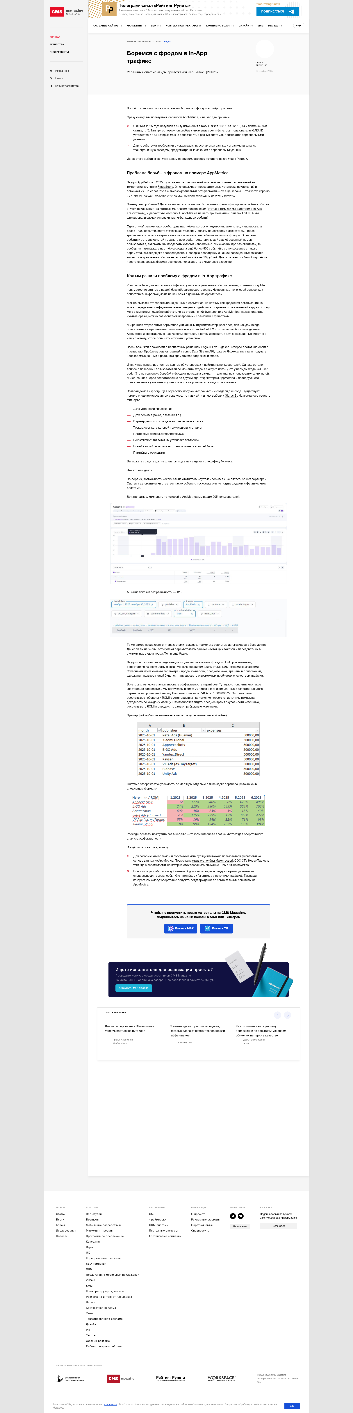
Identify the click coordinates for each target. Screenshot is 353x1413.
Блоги (60, 1219)
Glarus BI (231, 395)
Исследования (66, 1230)
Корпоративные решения (103, 1258)
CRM (89, 1269)
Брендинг (92, 1219)
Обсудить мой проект (133, 988)
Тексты (91, 1335)
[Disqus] (198, 1115)
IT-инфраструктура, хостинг (105, 1291)
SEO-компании (96, 1263)
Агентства (57, 44)
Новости (62, 1236)
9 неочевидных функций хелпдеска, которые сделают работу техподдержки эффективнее (197, 1031)
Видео (90, 1302)
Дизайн (91, 1324)
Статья (157, 42)
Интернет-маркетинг (139, 42)
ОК (292, 1406)
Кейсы (60, 1225)
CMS (152, 1214)
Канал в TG (220, 928)
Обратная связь (202, 1225)
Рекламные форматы (205, 1219)
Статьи (60, 1214)
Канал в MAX (184, 928)
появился (178, 182)
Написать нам (240, 1226)
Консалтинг (94, 1241)
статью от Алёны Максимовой (212, 860)
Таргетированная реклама (104, 1318)
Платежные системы (163, 1230)
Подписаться (278, 1226)
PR (88, 1329)
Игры (89, 1247)
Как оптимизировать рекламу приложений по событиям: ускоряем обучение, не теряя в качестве (261, 1031)
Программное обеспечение (105, 1236)
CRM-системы (159, 1225)
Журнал (55, 37)
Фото (89, 1313)
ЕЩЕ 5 (167, 42)
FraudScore (165, 186)
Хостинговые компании (165, 1236)
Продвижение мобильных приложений (112, 1274)
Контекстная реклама (101, 1307)
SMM (89, 1285)
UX (88, 1252)
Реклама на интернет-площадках (109, 1296)
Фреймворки (157, 1219)
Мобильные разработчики (104, 1225)
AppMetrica (190, 117)
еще (299, 25)
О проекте (198, 1214)
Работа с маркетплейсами (104, 1346)
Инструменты (59, 52)
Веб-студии (94, 1214)
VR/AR (90, 1280)
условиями (110, 1404)
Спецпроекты (200, 1230)
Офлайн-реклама (98, 1340)
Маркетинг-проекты (99, 1230)
